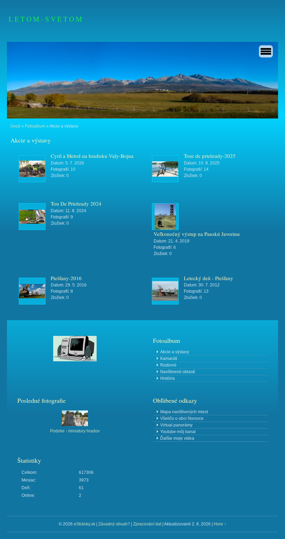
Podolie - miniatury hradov (75, 431)
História (167, 378)
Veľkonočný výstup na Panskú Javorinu (197, 233)
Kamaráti (168, 358)
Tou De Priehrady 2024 (76, 203)
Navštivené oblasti (177, 371)
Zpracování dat (147, 524)
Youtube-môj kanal (178, 431)
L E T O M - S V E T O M (45, 19)
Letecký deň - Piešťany (208, 278)
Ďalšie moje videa (177, 438)
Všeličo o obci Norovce (182, 418)
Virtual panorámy (176, 425)
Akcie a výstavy (174, 351)
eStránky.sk (84, 524)
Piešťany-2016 (66, 278)
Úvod (15, 126)
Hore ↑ (220, 524)
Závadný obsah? (114, 524)
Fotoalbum (35, 126)
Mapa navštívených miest (184, 411)
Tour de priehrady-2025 (210, 155)
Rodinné (168, 365)
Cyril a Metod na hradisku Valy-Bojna (92, 155)
